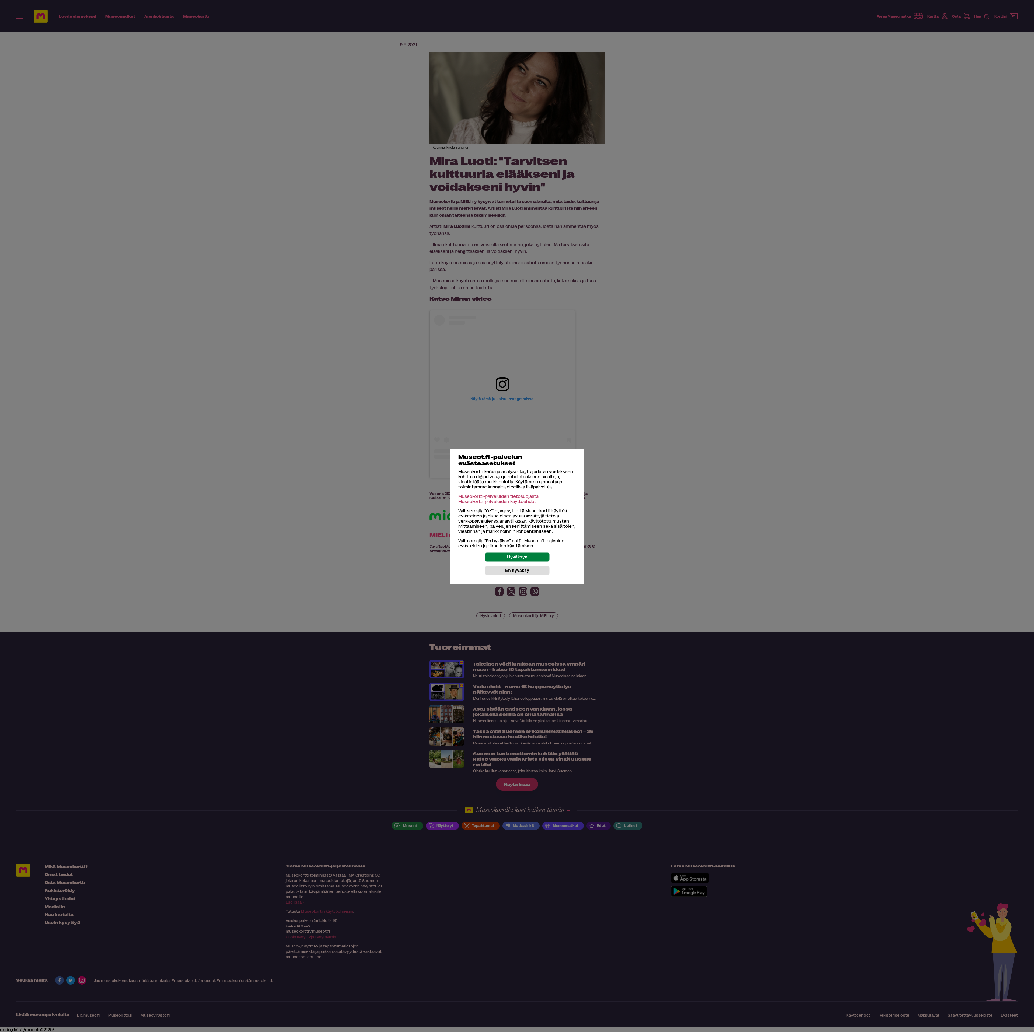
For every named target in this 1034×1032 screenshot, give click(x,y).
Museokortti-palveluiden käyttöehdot (497, 501)
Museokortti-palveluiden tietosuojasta (498, 496)
